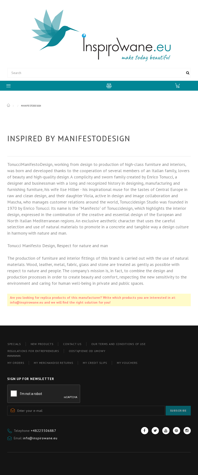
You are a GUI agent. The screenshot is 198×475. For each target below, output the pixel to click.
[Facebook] (144, 430)
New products (42, 344)
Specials (14, 344)
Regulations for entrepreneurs (33, 351)
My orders (15, 363)
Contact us (72, 344)
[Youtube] (166, 430)
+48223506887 (43, 430)
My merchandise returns (53, 363)
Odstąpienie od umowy (87, 351)
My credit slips (95, 363)
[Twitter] (155, 430)
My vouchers (127, 363)
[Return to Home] (9, 105)
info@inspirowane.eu (40, 438)
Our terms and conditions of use (118, 344)
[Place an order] (179, 85)
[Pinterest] (176, 430)
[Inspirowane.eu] (99, 34)
